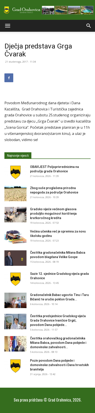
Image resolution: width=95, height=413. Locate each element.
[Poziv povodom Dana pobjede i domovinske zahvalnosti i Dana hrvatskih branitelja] (15, 366)
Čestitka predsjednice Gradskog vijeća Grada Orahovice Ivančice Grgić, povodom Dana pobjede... (58, 320)
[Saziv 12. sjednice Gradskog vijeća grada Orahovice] (15, 279)
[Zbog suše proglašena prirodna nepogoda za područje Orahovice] (15, 193)
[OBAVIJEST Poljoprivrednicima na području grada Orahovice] (15, 172)
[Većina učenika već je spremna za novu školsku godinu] (15, 237)
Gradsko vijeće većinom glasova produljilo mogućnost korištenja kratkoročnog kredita (53, 213)
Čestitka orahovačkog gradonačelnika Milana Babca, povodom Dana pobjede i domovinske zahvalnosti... (58, 343)
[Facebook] (8, 77)
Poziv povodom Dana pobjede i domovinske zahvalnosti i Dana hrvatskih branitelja (59, 365)
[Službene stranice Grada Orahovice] (47, 10)
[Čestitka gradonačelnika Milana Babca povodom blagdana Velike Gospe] (15, 258)
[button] (7, 26)
